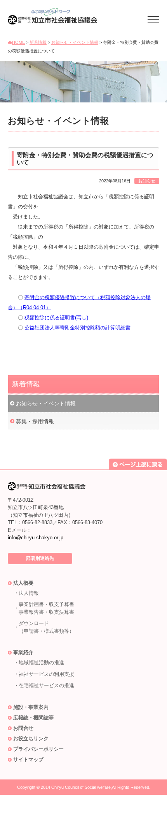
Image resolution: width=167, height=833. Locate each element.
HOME (18, 42)
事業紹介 (23, 652)
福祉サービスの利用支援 (46, 674)
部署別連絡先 (40, 558)
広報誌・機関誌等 (33, 717)
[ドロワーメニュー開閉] (153, 18)
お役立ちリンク (31, 738)
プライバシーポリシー (38, 749)
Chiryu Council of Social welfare (81, 787)
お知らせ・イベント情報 (74, 42)
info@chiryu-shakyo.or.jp (35, 537)
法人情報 (29, 593)
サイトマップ (28, 759)
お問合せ (23, 728)
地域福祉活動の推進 (41, 662)
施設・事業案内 (31, 707)
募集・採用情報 (35, 421)
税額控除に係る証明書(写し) (56, 317)
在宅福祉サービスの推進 (46, 685)
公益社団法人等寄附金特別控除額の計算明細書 (77, 328)
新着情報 (38, 42)
